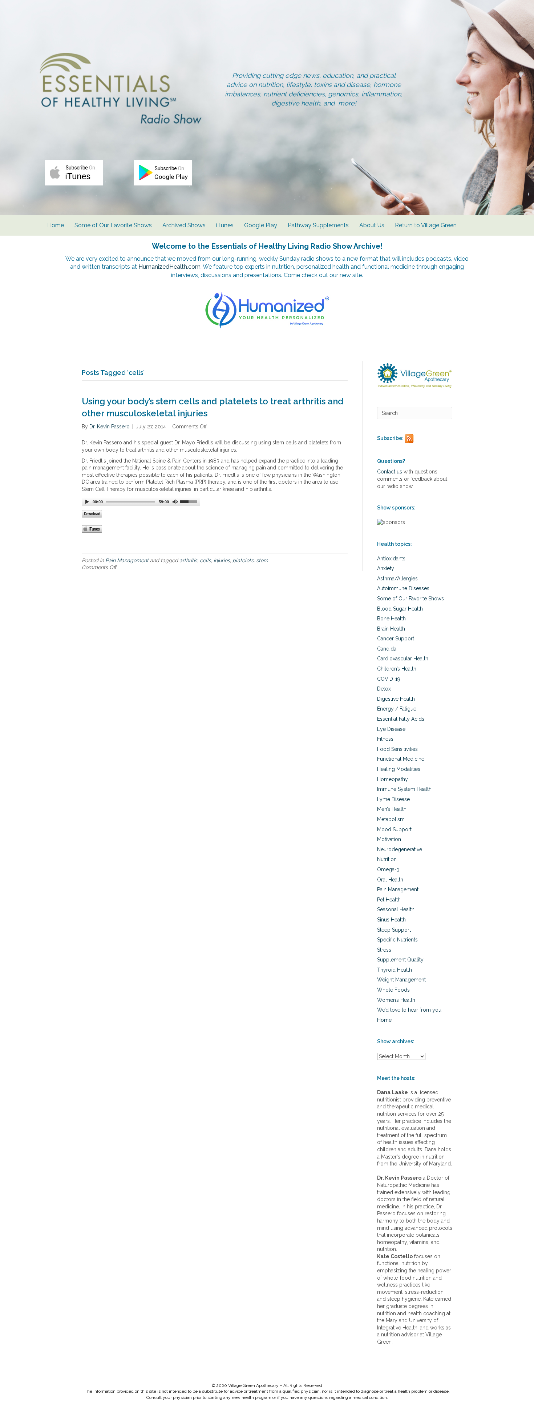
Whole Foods (393, 990)
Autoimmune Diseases (403, 588)
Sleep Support (394, 930)
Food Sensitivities (397, 749)
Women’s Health (396, 1000)
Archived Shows (184, 225)
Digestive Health (396, 699)
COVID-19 (388, 679)
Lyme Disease (393, 799)
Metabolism (391, 819)
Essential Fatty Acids (400, 719)
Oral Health (390, 880)
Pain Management (127, 560)
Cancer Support (395, 638)
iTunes (225, 225)
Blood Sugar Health (400, 609)
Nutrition (387, 859)
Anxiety (385, 568)
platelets (243, 560)
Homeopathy (392, 779)
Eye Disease (391, 729)
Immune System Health (404, 789)
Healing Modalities (398, 769)
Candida (386, 649)
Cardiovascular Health (402, 658)
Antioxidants (391, 558)
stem (262, 560)
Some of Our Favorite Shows (113, 225)
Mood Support (394, 829)
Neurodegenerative (399, 849)
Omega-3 (388, 869)
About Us (371, 225)
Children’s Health (396, 669)
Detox (384, 689)
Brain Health (391, 629)
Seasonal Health (395, 909)
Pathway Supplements (318, 225)
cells (205, 560)
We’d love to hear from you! (409, 1010)
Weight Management (401, 980)
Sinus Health (391, 920)
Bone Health (391, 618)
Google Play (260, 225)
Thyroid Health (394, 970)
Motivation (389, 839)
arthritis (188, 560)
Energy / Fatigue (396, 709)
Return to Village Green (426, 225)
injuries (222, 560)
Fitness (385, 739)
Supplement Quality (400, 960)
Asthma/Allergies (397, 578)
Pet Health (389, 900)
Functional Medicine (400, 759)
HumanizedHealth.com (169, 266)
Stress (384, 950)
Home (55, 225)
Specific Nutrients (397, 940)
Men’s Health (391, 809)
